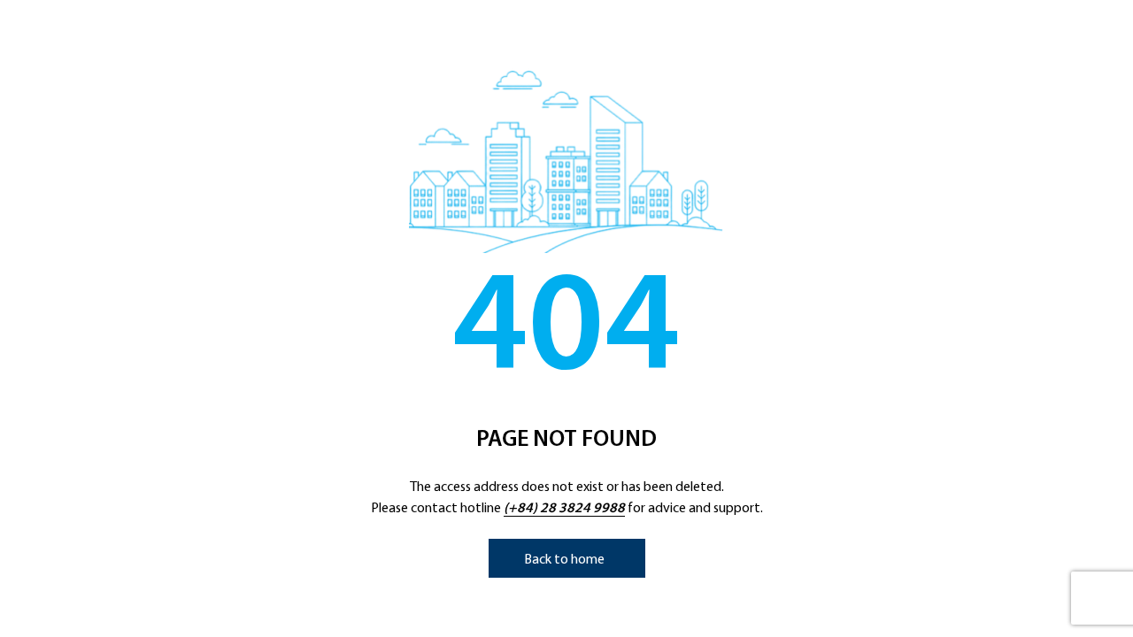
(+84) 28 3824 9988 (564, 509)
